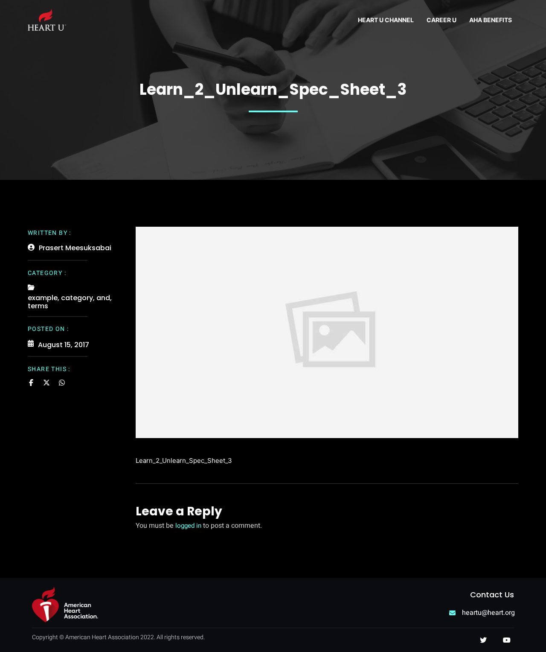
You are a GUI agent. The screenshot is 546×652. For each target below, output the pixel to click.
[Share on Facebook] (31, 382)
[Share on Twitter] (46, 382)
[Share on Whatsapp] (61, 382)
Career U (441, 19)
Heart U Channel (386, 19)
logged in (188, 525)
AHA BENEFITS (490, 19)
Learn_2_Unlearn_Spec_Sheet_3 (184, 460)
